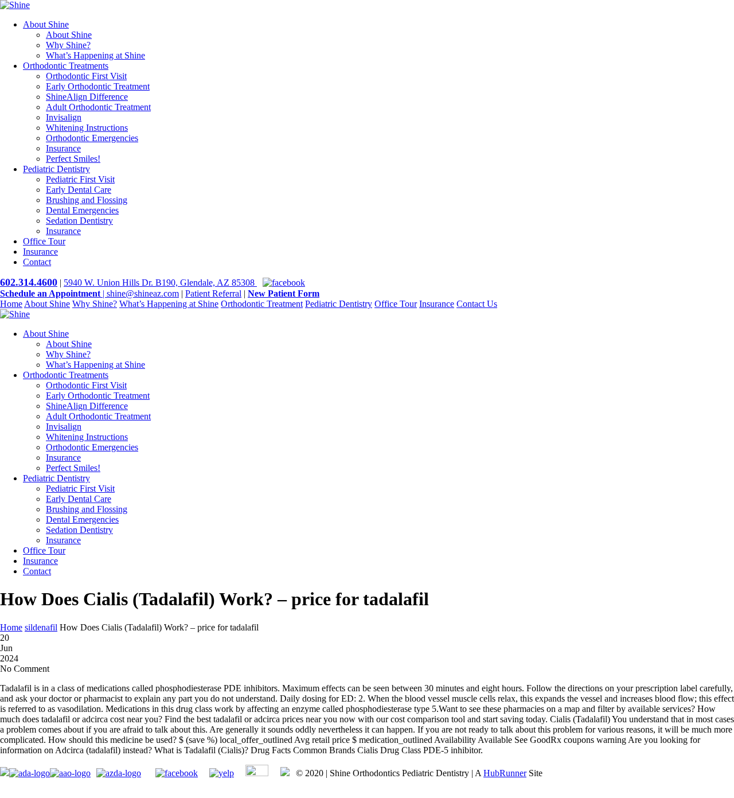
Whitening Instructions (87, 128)
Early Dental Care (78, 189)
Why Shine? (68, 45)
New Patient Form (283, 293)
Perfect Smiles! (73, 159)
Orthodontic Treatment (262, 304)
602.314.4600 (28, 282)
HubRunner (504, 773)
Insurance (63, 148)
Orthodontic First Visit (86, 76)
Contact (37, 262)
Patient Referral (213, 293)
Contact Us (476, 304)
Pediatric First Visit (80, 179)
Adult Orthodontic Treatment (98, 107)
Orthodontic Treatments (65, 66)
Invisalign (63, 117)
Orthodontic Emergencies (92, 138)
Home (11, 304)
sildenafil (41, 627)
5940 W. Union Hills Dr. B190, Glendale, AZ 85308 (160, 282)
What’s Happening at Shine (95, 55)
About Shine (46, 24)
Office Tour (44, 241)
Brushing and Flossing (86, 200)
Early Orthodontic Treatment (98, 86)
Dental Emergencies (82, 210)
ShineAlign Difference (87, 97)
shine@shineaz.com (143, 293)
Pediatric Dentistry (56, 169)
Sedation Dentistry (79, 220)
